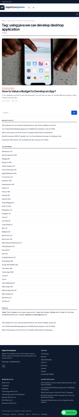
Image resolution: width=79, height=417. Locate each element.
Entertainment (6, 184)
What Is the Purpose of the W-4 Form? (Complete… (57, 392)
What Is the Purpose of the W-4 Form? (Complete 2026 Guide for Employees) (27, 132)
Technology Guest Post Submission (13, 394)
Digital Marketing (7, 173)
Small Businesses (7, 257)
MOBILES (5, 232)
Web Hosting (6, 294)
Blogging (5, 159)
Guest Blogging (7, 202)
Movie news (6, 239)
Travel (4, 276)
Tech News (5, 268)
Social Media (6, 261)
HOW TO (5, 206)
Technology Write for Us (10, 391)
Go (74, 112)
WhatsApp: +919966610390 (11, 362)
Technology (6, 272)
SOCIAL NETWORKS (8, 265)
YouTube (5, 301)
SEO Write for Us (7, 400)
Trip (3, 279)
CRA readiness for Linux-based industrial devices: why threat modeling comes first (29, 125)
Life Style (5, 221)
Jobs (3, 217)
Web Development (8, 290)
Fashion (4, 188)
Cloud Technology (8, 170)
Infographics (6, 210)
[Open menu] (77, 14)
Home (3, 20)
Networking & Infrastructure (11, 243)
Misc (3, 228)
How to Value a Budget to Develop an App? (29, 91)
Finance (4, 192)
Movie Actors (6, 235)
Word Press (6, 297)
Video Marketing (7, 283)
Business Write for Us (9, 397)
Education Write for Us (9, 403)
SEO (3, 254)
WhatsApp (44, 414)
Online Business (7, 246)
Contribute (5, 385)
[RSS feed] (3, 366)
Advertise (5, 388)
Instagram (5, 213)
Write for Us (6, 382)
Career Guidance (7, 166)
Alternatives (6, 151)
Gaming (4, 195)
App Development (8, 88)
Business (5, 162)
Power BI (5, 250)
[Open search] (29, 7)
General (4, 199)
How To (28, 414)
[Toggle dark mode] (33, 7)
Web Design (6, 286)
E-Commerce (6, 177)
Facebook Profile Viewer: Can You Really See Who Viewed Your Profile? (25, 140)
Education (5, 180)
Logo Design (6, 224)
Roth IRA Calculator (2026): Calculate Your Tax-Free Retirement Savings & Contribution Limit (31, 136)
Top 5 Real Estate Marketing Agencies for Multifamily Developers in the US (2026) (28, 129)
